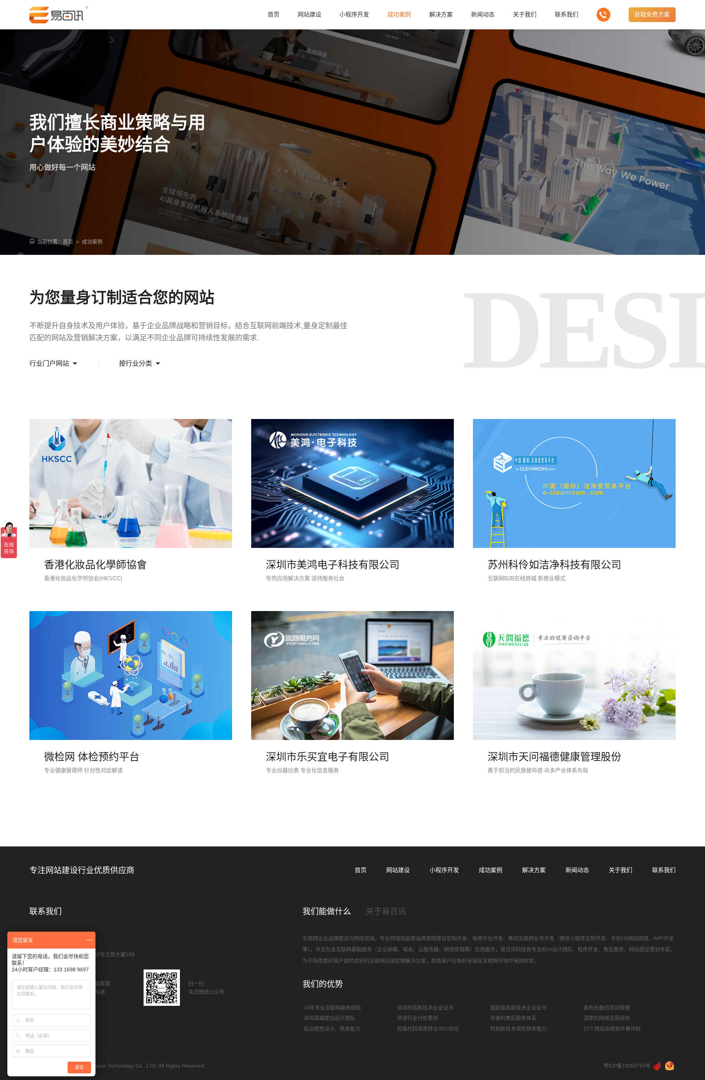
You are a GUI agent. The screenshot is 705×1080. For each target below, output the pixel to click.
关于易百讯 (386, 911)
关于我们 (620, 870)
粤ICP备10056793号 (627, 1066)
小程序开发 (444, 870)
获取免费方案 (652, 14)
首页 (68, 242)
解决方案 (534, 870)
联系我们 (664, 870)
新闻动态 (577, 870)
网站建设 (398, 870)
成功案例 (92, 242)
